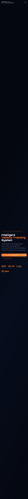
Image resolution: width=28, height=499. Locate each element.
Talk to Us (8, 258)
